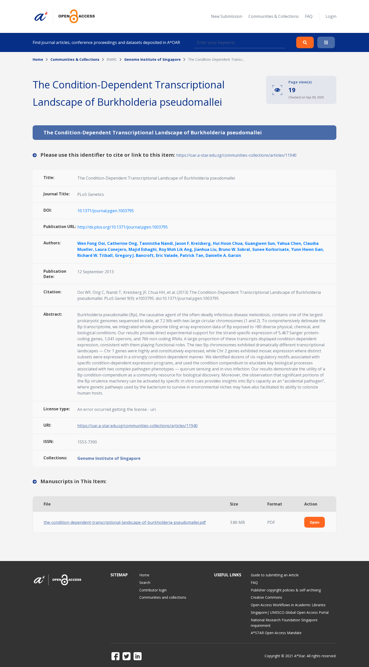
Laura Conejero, (112, 249)
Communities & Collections (274, 16)
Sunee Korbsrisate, (271, 249)
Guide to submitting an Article (275, 575)
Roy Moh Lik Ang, (176, 249)
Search (144, 582)
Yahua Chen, (290, 243)
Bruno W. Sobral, (235, 249)
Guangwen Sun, (261, 243)
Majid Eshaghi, (144, 249)
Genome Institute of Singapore (152, 59)
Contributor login (153, 590)
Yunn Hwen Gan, (307, 249)
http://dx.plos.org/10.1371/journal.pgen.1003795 (122, 227)
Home (38, 59)
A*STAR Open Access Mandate (276, 632)
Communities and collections (162, 597)
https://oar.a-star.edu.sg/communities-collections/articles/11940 (236, 155)
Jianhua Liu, (206, 249)
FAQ (309, 16)
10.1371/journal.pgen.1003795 (105, 210)
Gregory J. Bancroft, (135, 255)
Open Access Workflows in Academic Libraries (288, 604)
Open (314, 522)
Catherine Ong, (123, 243)
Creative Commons (266, 597)
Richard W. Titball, (96, 255)
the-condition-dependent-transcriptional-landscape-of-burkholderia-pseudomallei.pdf (125, 522)
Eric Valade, (168, 255)
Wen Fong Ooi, (92, 243)
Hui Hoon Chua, (229, 243)
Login (331, 16)
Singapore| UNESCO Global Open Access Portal (290, 612)
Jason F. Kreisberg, (194, 243)
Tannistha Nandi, (157, 243)
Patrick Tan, (193, 255)
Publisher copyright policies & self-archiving (286, 590)
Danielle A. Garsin (223, 255)
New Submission (226, 16)
